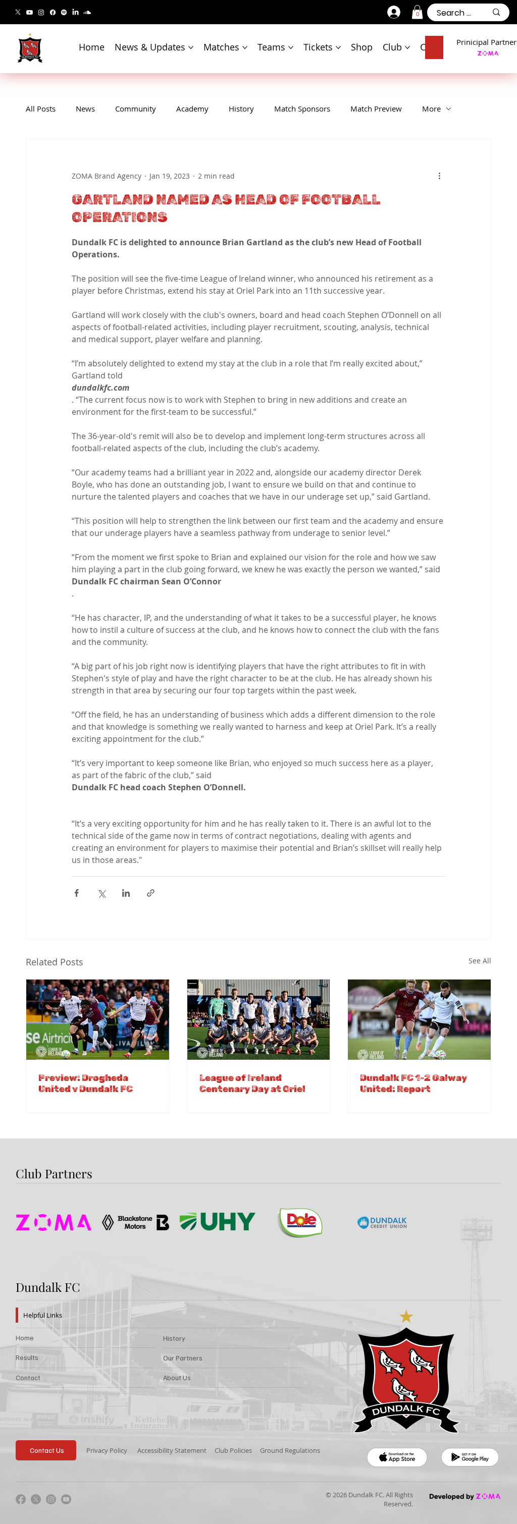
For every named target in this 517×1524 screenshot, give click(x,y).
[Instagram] (41, 12)
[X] (18, 12)
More (431, 108)
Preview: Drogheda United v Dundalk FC (85, 1083)
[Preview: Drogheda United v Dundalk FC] (97, 1019)
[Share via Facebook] (76, 893)
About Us (177, 1377)
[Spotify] (64, 12)
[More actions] (439, 176)
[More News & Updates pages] (190, 47)
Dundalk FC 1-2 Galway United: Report (413, 1083)
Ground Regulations (290, 1450)
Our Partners (182, 1357)
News (85, 108)
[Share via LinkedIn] (126, 893)
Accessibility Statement (171, 1450)
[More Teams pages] (290, 47)
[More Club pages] (407, 47)
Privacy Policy (106, 1450)
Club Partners (54, 1173)
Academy (192, 108)
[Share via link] (151, 893)
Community (135, 108)
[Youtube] (29, 12)
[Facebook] (53, 12)
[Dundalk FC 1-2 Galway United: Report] (419, 1019)
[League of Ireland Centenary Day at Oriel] (258, 1019)
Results (27, 1357)
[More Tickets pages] (338, 47)
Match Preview (376, 108)
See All (480, 960)
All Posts (41, 108)
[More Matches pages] (244, 47)
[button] (417, 12)
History (241, 108)
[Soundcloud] (87, 12)
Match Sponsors (302, 108)
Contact (28, 1377)
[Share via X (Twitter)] (101, 893)
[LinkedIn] (75, 12)
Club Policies (233, 1450)
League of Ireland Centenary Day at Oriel (252, 1083)
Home (25, 1337)
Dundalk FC (48, 1287)
